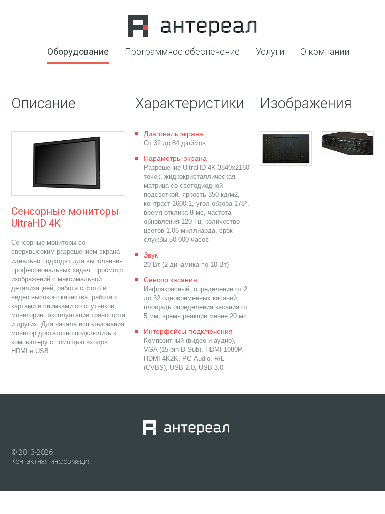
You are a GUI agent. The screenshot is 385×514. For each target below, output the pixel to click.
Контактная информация (51, 461)
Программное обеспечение (182, 52)
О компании (324, 52)
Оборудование (78, 52)
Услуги (270, 52)
